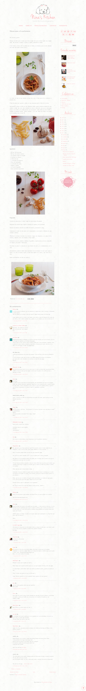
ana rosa (14, 614)
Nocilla (64, 161)
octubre (64, 139)
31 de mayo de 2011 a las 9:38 (20, 332)
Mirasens (14, 492)
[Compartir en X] (30, 299)
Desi (13, 437)
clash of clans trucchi (28, 663)
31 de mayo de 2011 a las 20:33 (20, 441)
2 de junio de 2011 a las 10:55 (20, 578)
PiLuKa (14, 407)
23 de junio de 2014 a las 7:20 (20, 649)
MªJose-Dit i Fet (16, 367)
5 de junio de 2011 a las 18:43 (20, 631)
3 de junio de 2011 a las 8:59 (19, 588)
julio (64, 145)
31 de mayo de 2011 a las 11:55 (20, 402)
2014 (63, 126)
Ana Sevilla (15, 337)
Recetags (63, 107)
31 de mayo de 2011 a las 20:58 (20, 487)
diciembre (65, 134)
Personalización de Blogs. (47, 682)
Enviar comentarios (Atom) (20, 674)
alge (13, 583)
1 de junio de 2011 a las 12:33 (20, 555)
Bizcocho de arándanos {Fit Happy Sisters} (71, 71)
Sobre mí (29, 25)
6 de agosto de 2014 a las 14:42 (20, 665)
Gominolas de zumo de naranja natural (71, 77)
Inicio (34, 672)
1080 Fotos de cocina (66, 104)
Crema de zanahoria (71, 83)
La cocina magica (16, 525)
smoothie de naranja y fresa (68, 165)
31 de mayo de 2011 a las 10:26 (20, 362)
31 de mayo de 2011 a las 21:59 (20, 532)
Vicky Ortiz (15, 537)
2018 (63, 117)
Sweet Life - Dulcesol (65, 100)
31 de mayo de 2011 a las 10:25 (20, 347)
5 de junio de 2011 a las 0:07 (19, 609)
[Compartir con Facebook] (32, 299)
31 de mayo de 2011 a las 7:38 (20, 320)
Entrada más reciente (14, 672)
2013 (63, 128)
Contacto (53, 25)
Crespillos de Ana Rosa (67, 159)
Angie (14, 547)
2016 (63, 122)
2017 (63, 120)
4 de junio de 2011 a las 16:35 (20, 600)
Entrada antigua (53, 672)
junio (64, 147)
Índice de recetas (41, 25)
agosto (64, 143)
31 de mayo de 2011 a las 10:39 (20, 374)
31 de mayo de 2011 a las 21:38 (20, 520)
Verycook (63, 102)
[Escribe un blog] (29, 299)
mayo (64, 149)
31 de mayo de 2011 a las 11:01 (20, 390)
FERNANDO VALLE (17, 422)
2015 (63, 124)
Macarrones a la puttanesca (68, 151)
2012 (63, 130)
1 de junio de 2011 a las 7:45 (19, 542)
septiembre (65, 141)
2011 (63, 132)
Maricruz (14, 309)
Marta (14, 379)
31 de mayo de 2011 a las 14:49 (20, 417)
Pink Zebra (24, 647)
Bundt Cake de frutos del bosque (69, 157)
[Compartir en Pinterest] (33, 299)
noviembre (65, 136)
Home (21, 25)
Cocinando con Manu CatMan (19, 325)
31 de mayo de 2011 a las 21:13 (20, 499)
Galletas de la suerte (71, 62)
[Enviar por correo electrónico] (28, 299)
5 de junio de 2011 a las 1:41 (19, 621)
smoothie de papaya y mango (69, 163)
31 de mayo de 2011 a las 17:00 (20, 432)
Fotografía (63, 25)
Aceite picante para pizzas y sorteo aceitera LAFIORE (71, 57)
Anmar (14, 593)
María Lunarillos (64, 105)
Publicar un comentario (16, 669)
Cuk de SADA (64, 98)
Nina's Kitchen (15, 445)
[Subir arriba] (83, 688)
